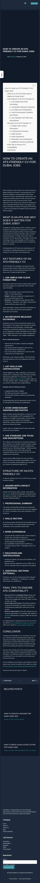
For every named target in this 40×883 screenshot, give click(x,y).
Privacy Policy (13, 878)
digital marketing (19, 379)
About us (5, 825)
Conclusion (11, 150)
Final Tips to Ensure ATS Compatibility (16, 146)
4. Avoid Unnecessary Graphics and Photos (21, 113)
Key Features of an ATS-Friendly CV (20, 99)
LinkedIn (8, 494)
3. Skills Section (15, 134)
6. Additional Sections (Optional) (21, 142)
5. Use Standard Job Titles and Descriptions (21, 119)
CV (4, 208)
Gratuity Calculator (8, 831)
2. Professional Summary (19, 131)
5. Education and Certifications (21, 139)
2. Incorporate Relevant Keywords (22, 107)
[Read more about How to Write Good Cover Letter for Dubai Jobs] (20, 733)
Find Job (16, 719)
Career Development (19, 750)
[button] (25, 3)
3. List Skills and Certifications (21, 110)
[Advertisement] (20, 29)
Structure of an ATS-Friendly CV (19, 123)
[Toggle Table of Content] (33, 85)
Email (5, 859)
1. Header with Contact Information (18, 127)
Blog (4, 829)
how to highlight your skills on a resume (22, 623)
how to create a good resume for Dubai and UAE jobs (20, 666)
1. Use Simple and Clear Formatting (19, 103)
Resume (22, 719)
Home (4, 823)
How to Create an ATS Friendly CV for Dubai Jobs (19, 89)
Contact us (6, 827)
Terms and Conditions (25, 878)
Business (7, 615)
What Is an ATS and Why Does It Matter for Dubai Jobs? (19, 95)
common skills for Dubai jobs (25, 625)
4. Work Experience (17, 137)
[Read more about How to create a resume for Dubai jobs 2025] (20, 702)
